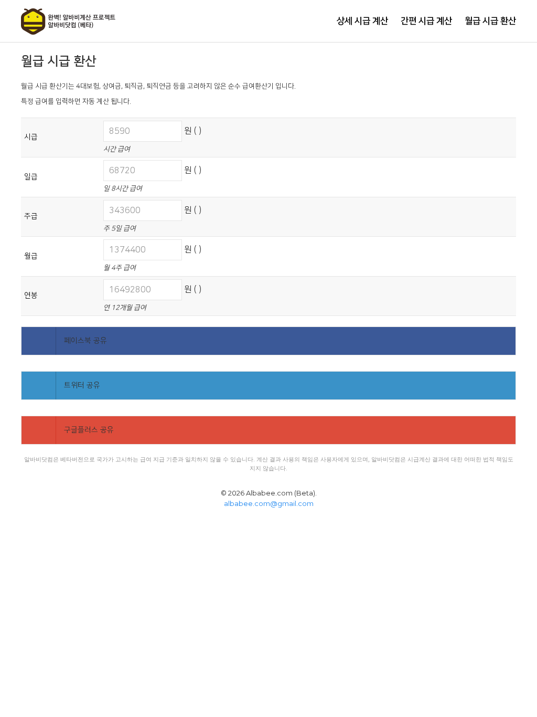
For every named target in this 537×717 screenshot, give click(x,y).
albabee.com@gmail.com (269, 503)
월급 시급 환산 (490, 21)
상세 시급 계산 (362, 21)
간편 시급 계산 (426, 21)
